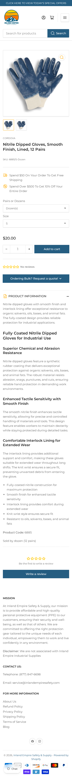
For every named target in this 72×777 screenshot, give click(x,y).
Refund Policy (13, 706)
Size (6, 216)
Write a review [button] (36, 574)
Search (61, 33)
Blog (6, 727)
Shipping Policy (14, 716)
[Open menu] (65, 17)
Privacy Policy (12, 711)
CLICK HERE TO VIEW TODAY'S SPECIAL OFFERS (36, 3)
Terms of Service (14, 722)
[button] (11, 267)
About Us (9, 701)
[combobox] (36, 33)
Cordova (9, 138)
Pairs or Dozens (14, 201)
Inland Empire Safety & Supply (32, 755)
